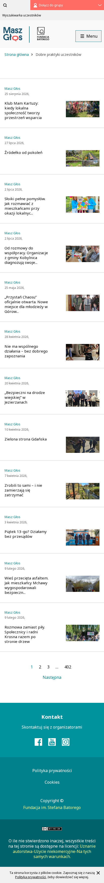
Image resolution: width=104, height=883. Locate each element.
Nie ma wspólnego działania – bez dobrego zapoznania (26, 351)
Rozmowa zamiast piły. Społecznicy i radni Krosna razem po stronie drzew (25, 634)
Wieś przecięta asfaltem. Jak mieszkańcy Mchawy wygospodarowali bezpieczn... (26, 585)
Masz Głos (12, 88)
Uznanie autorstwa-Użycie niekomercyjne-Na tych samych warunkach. (54, 851)
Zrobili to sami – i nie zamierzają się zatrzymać (23, 490)
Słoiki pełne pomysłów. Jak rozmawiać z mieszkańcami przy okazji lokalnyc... (25, 206)
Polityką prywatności (30, 877)
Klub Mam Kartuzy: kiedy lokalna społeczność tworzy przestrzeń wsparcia (23, 110)
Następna (52, 677)
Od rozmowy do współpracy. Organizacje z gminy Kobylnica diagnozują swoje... (26, 255)
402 (67, 667)
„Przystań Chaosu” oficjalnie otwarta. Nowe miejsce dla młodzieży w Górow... (26, 304)
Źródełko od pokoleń (23, 152)
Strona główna (17, 54)
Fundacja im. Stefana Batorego (52, 807)
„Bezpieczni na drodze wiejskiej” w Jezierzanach (25, 397)
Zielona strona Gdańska (26, 439)
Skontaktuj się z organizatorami (52, 727)
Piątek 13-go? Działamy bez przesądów (26, 534)
